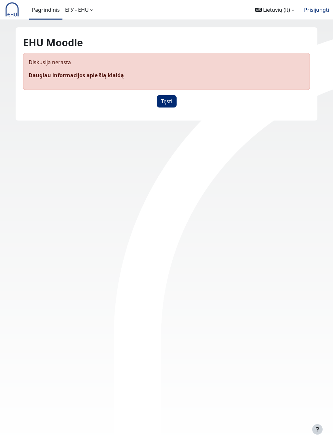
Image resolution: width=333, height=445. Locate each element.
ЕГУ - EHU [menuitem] (77, 9)
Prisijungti (316, 9)
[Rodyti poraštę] (317, 429)
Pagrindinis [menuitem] (46, 9)
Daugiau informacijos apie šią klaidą (76, 75)
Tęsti (166, 101)
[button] (275, 10)
